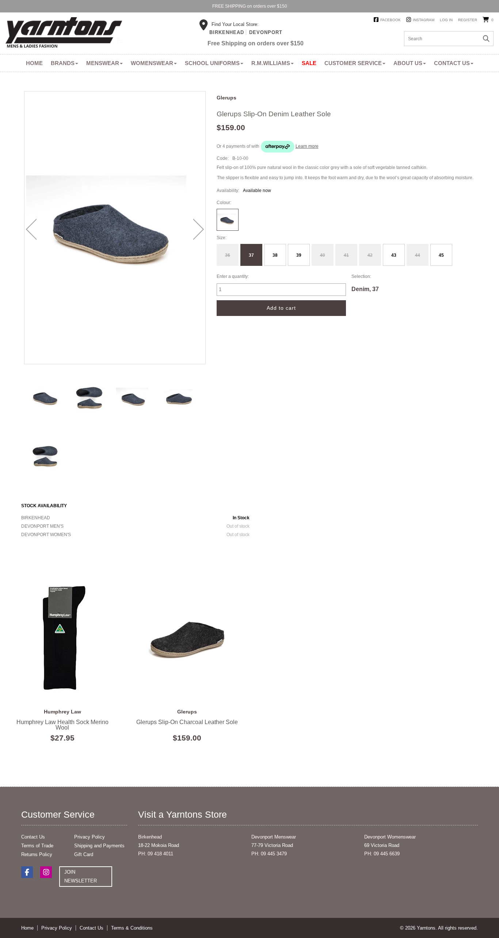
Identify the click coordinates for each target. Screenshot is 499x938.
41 (346, 255)
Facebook (390, 20)
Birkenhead (226, 32)
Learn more (307, 146)
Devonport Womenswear (390, 837)
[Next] (198, 229)
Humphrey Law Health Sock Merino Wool (62, 638)
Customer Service (353, 63)
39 (298, 255)
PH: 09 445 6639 (382, 853)
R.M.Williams (270, 63)
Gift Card (83, 854)
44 (417, 255)
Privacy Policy (89, 837)
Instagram (423, 20)
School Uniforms (212, 63)
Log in (446, 20)
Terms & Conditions (132, 928)
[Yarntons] (64, 33)
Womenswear (152, 63)
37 (251, 255)
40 (322, 255)
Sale (309, 63)
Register (467, 20)
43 (393, 255)
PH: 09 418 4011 (155, 853)
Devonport (265, 32)
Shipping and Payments (99, 845)
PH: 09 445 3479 (269, 853)
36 (227, 255)
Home (34, 63)
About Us (407, 63)
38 (275, 255)
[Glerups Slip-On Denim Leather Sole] (45, 398)
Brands (63, 63)
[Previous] (31, 229)
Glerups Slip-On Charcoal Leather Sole (187, 638)
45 (441, 255)
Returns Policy (36, 854)
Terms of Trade (37, 845)
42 (370, 255)
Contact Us (452, 63)
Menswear (102, 63)
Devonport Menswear (273, 837)
